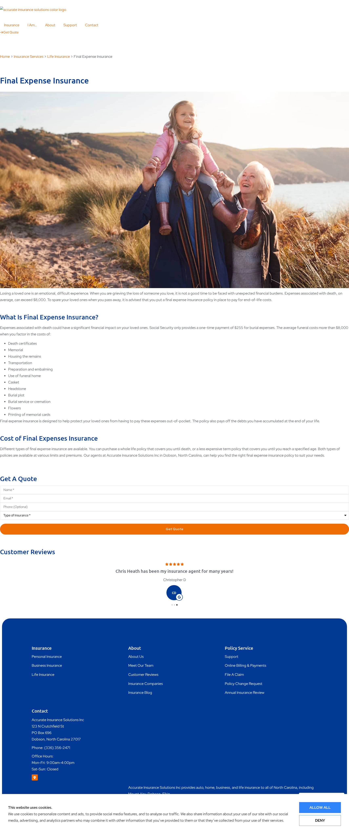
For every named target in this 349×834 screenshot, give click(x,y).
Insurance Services (28, 56)
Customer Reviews (143, 674)
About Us (136, 656)
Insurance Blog (140, 692)
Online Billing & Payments (245, 665)
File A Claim (234, 674)
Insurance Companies (145, 683)
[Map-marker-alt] (35, 777)
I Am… (32, 25)
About (50, 25)
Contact (91, 25)
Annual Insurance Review (244, 692)
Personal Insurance (47, 656)
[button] (172, 604)
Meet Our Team (140, 665)
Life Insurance (58, 56)
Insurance (11, 25)
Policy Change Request (243, 683)
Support (70, 25)
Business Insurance (47, 665)
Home (5, 56)
